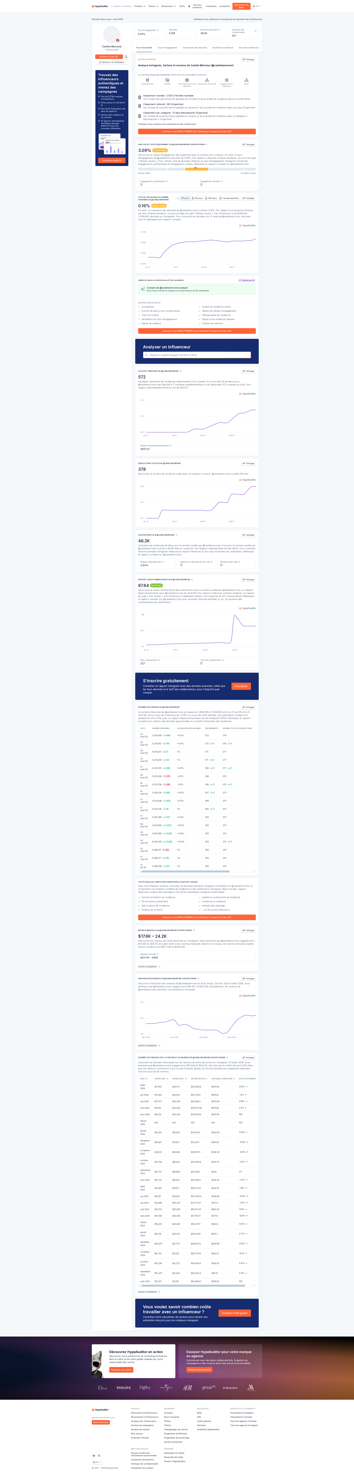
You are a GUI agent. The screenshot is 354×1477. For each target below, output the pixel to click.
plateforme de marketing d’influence (147, 1356)
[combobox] (200, 355)
